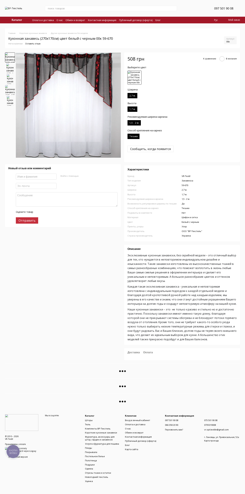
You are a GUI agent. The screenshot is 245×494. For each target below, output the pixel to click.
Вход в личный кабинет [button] (137, 420)
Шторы (89, 420)
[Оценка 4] (54, 212)
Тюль (87, 424)
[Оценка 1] (38, 212)
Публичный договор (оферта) (136, 20)
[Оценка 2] (44, 212)
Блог (158, 20)
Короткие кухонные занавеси (101, 432)
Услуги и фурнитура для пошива (102, 443)
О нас (59, 20)
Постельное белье (95, 456)
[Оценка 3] (49, 212)
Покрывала (91, 452)
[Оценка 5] (60, 212)
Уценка (89, 481)
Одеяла (89, 468)
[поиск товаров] (174, 8)
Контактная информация (102, 20)
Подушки (90, 464)
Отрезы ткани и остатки (98, 472)
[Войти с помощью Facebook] (82, 176)
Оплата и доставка (43, 20)
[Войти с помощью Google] (88, 176)
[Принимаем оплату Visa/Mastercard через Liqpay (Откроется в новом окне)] (22, 449)
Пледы (88, 447)
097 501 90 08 (223, 8)
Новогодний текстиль (96, 476)
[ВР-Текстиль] (21, 422)
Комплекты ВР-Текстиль (97, 428)
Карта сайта (131, 449)
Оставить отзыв (32, 43)
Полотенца (91, 460)
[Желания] (203, 8)
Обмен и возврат (75, 20)
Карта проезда (211, 440)
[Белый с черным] (135, 78)
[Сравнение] (195, 8)
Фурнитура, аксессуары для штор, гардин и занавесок (99, 438)
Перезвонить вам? (174, 429)
